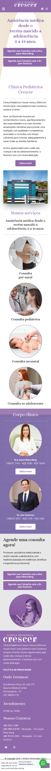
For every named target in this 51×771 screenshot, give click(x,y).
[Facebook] (42, 9)
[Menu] (3, 8)
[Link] (25, 4)
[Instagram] (46, 9)
